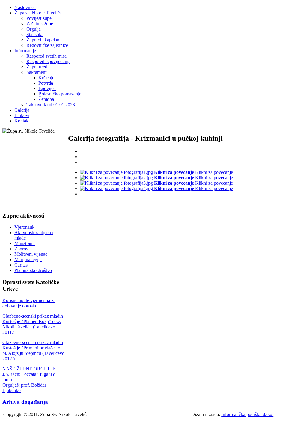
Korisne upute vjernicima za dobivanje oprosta (28, 303)
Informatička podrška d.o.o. (247, 414)
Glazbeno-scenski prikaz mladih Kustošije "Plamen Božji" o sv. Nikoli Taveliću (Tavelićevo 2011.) (32, 324)
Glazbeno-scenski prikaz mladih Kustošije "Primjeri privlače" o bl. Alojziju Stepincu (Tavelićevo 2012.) (33, 350)
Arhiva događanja (25, 402)
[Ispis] (80, 156)
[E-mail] (80, 162)
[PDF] (80, 151)
